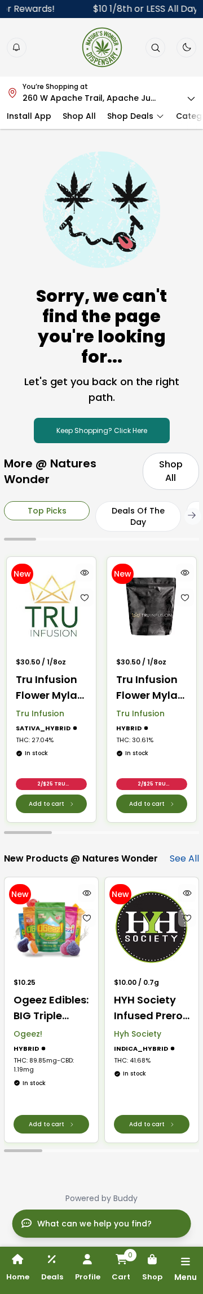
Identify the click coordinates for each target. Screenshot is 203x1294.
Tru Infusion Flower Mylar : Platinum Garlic (151, 687)
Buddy (125, 1198)
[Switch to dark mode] (186, 47)
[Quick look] (85, 573)
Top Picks (47, 510)
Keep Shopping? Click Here (101, 430)
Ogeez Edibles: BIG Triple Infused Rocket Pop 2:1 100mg (51, 1008)
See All (184, 858)
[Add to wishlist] (85, 597)
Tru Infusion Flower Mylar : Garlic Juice (51, 687)
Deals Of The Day (138, 516)
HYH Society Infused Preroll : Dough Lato (151, 1008)
